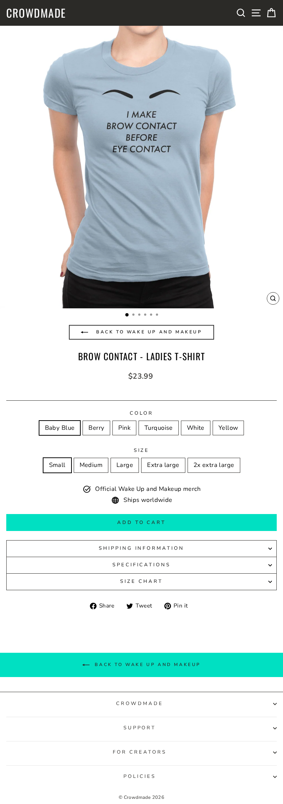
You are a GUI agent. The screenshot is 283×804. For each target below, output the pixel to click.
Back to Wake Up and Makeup (148, 332)
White (196, 428)
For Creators (140, 752)
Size (142, 450)
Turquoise (158, 428)
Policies (139, 776)
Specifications (141, 565)
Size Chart (141, 581)
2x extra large (213, 465)
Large (124, 465)
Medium (91, 465)
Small (57, 465)
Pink (124, 428)
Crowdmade (36, 13)
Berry (96, 428)
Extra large (163, 465)
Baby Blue (60, 428)
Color (142, 413)
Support (139, 728)
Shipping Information (142, 548)
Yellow (228, 428)
